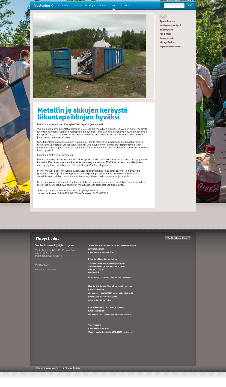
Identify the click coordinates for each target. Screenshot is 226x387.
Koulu (103, 5)
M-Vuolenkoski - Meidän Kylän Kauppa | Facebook (110, 277)
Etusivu (125, 5)
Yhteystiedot (167, 42)
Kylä (114, 5)
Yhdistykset (166, 29)
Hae (190, 5)
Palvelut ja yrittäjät (84, 5)
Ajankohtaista (167, 21)
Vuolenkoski (43, 6)
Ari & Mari (165, 33)
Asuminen (63, 5)
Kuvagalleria (167, 38)
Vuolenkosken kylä (170, 25)
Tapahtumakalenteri (171, 46)
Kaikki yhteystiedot (178, 238)
